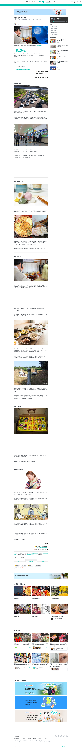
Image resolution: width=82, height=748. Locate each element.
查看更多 (40, 725)
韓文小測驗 (63, 746)
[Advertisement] (31, 169)
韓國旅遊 (15, 7)
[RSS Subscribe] (19, 746)
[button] (59, 26)
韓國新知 (20, 7)
